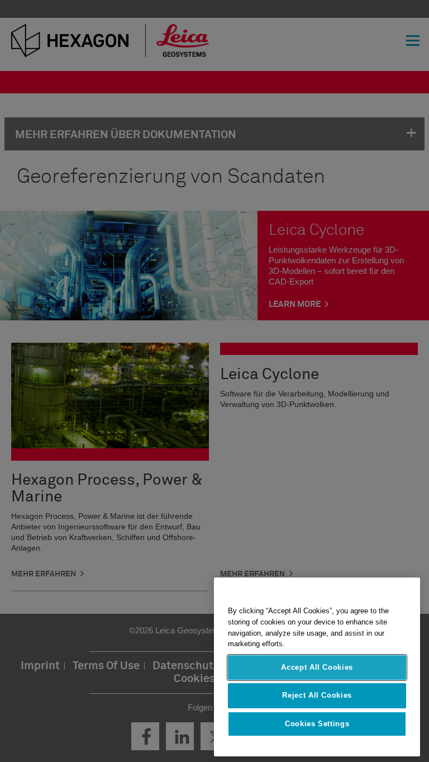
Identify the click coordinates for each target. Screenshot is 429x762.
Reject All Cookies (317, 695)
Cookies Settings (317, 724)
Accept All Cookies (317, 667)
